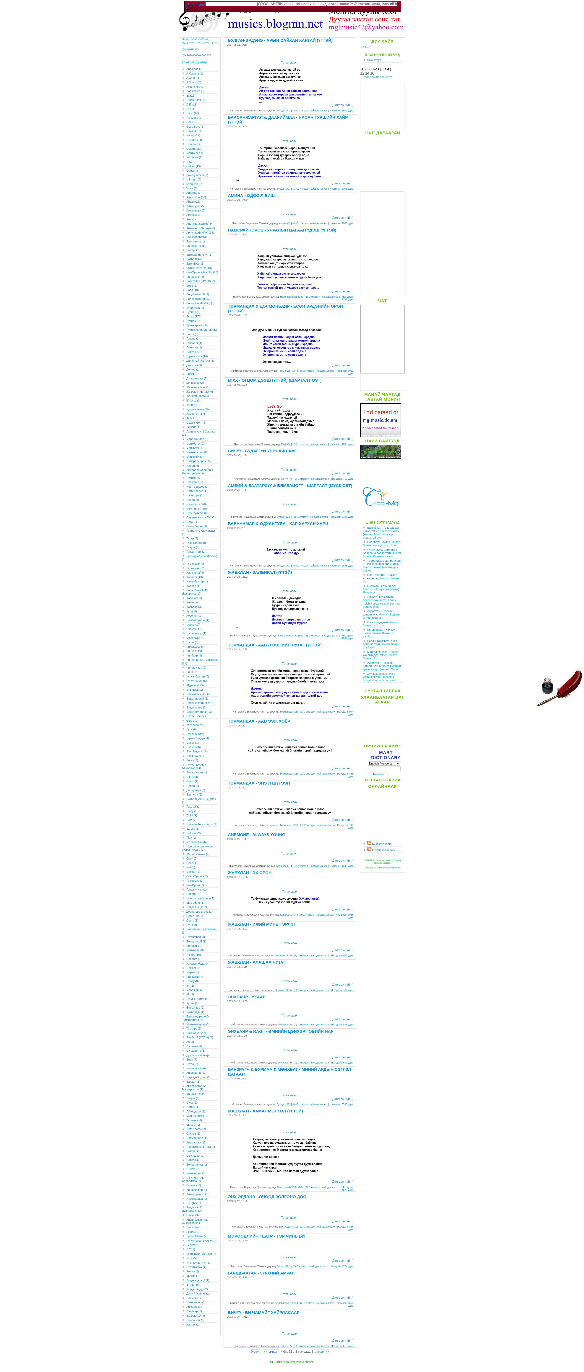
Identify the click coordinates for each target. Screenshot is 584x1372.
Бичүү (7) (286, 478)
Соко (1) (191, 522)
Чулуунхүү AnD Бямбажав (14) (194, 766)
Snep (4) (191, 1059)
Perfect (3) (192, 1245)
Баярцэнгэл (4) (196, 1093)
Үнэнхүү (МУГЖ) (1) (198, 1262)
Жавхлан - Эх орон (249, 872)
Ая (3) (190, 1042)
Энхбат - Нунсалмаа (380, 597)
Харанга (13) (194, 577)
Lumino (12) (193, 144)
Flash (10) (192, 113)
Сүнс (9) (191, 925)
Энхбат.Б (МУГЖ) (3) (199, 1037)
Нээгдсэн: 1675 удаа (347, 1188)
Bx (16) (190, 95)
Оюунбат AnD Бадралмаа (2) (193, 1179)
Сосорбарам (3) (196, 526)
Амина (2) (284, 223)
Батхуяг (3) (193, 1151)
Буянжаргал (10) (197, 325)
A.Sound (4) (193, 82)
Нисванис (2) (194, 482)
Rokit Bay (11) (195, 756)
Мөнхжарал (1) (196, 1173)
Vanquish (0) (194, 184)
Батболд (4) (194, 259)
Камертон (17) (195, 413)
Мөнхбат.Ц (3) (195, 448)
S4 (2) (190, 985)
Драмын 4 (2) (194, 945)
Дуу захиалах (376, 673)
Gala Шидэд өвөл (378, 622)
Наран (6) (192, 465)
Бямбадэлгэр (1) (196, 1033)
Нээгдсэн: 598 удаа (342, 1024)
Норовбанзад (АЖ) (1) (200, 1146)
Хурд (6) (191, 611)
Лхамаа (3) (193, 1231)
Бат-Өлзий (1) (195, 976)
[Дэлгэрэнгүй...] (342, 105)
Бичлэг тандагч (381, 844)
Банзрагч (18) (195, 245)
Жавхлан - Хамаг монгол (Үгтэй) (265, 1111)
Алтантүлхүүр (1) (197, 1194)
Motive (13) (193, 742)
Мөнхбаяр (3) (195, 950)
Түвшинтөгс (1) (196, 551)
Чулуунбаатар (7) (197, 676)
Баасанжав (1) (195, 241)
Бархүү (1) (193, 250)
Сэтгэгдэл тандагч (383, 850)
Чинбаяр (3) (194, 655)
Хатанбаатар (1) (197, 581)
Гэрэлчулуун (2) (196, 889)
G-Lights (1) (193, 1203)
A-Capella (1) (194, 73)
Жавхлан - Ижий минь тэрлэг (262, 924)
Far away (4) (194, 1120)
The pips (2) (193, 1028)
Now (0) (191, 162)
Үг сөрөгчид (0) (195, 725)
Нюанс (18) (193, 954)
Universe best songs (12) (201, 824)
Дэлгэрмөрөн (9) (196, 378)
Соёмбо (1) (193, 1298)
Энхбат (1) (193, 871)
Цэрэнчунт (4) (195, 637)
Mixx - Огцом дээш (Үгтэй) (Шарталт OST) (275, 380)
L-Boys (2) (192, 1169)
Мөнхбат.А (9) (195, 443)
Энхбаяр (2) (285, 1024)
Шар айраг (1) (195, 902)
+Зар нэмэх (195, 5)
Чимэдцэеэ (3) (195, 646)
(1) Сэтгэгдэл (300, 188)
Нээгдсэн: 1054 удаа (347, 637)
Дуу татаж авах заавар (196, 55)
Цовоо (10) (193, 624)
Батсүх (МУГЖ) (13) (199, 268)
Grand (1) (192, 781)
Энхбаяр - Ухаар (247, 997)
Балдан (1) (193, 1081)
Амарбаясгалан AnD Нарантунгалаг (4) (197, 471)
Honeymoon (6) (196, 1068)
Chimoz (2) (193, 1133)
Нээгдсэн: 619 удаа (342, 1346)
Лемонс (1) (193, 427)
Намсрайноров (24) (291, 296)
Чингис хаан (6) (196, 667)
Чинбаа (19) (194, 651)
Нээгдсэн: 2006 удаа (341, 188)
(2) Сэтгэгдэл (300, 444)
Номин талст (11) (197, 491)
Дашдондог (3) (195, 790)
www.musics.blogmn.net (389, 868)
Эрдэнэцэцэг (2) (196, 907)
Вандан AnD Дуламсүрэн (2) (192, 1209)
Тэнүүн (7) (192, 547)
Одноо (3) (192, 500)
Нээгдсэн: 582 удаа (342, 1062)
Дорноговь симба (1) (199, 911)
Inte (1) (190, 867)
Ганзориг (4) (194, 343)
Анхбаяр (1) (194, 1306)
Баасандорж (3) (196, 237)
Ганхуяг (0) (193, 351)
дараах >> (322, 1351)
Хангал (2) (193, 1324)
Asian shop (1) (195, 86)
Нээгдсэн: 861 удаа (342, 955)
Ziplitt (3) (191, 815)
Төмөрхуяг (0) (195, 564)
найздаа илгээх (319, 110)
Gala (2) (191, 820)
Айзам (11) (193, 201)
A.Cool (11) (193, 78)
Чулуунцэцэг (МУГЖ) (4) (201, 1240)
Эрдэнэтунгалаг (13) (199, 711)
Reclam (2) (193, 968)
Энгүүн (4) (192, 1098)
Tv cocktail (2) (194, 880)
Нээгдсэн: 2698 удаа (341, 565)
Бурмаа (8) (193, 312)
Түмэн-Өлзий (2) (196, 1236)
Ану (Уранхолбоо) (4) (200, 223)
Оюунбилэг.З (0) (196, 504)
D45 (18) (191, 104)
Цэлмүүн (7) (194, 629)
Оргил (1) (192, 920)
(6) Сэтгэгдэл (300, 1104)
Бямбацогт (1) (195, 1320)
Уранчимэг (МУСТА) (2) (201, 1254)
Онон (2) (191, 858)
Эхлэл (255, 1351)
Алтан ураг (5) (195, 206)
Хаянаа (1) (193, 586)
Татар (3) (192, 538)
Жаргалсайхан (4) (197, 854)
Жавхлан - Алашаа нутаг (257, 962)
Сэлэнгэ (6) (193, 747)
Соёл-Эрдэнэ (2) (197, 876)
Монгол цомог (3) (197, 1115)
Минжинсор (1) (196, 1302)
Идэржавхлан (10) (198, 409)
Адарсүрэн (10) (196, 197)
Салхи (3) (192, 1215)
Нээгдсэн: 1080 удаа (341, 444)
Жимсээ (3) (193, 400)
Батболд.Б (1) (195, 1012)
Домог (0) (192, 374)
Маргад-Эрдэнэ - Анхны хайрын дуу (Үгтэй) (380, 653)
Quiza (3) (192, 170)
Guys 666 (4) (194, 131)
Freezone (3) (194, 117)
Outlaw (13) (193, 166)
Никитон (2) (193, 477)
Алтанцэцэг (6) (195, 210)
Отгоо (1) (192, 1064)
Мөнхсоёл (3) (194, 456)
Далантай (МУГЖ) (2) (200, 360)
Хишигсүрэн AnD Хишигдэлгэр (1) (195, 1221)
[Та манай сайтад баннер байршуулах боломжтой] (380, 518)
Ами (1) (191, 219)
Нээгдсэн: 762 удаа (342, 990)
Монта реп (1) (195, 153)
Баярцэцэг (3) (195, 276)
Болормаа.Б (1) (196, 941)
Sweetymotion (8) (197, 175)
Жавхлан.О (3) (288, 914)
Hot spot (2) (193, 833)
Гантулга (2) (194, 347)
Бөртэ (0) (192, 334)
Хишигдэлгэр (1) (196, 1190)
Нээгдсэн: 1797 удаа (347, 298)
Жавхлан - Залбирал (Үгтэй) (260, 572)
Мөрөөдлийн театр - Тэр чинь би (266, 1236)
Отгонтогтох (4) (196, 1267)
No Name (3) (194, 157)
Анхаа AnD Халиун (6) (200, 228)
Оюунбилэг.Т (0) (196, 508)
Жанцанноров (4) (197, 396)
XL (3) (190, 994)
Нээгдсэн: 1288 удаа (341, 866)
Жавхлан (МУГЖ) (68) (290, 635)
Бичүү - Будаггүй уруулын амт (262, 451)
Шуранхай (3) (195, 685)
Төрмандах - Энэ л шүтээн (259, 783)
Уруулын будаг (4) (197, 963)
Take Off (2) (193, 806)
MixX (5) (285, 444)
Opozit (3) (192, 863)
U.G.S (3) (192, 777)
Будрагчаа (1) (195, 307)
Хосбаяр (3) (194, 607)
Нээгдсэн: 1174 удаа (341, 1266)
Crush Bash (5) (195, 100)
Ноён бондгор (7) (197, 486)
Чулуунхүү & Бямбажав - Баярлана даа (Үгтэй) (381, 551)
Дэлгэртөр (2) (195, 382)
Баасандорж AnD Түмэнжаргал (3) (195, 1018)
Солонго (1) (193, 959)
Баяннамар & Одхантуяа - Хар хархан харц (278, 523)
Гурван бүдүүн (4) (197, 738)
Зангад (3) (192, 405)
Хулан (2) (192, 1003)
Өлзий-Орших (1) (197, 716)
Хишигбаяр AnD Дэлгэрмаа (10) (194, 592)
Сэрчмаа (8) (194, 1046)
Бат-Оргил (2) (195, 885)
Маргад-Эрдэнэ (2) (198, 1077)
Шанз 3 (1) (193, 1124)
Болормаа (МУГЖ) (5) (200, 303)
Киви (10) (192, 418)
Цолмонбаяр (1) (196, 1138)
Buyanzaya (374, 60)
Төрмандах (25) (287, 370)
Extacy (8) (192, 981)
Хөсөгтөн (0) (194, 615)
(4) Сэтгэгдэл (300, 110)
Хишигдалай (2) (196, 1072)
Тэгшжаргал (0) (196, 543)
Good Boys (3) (195, 126)
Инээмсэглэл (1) (196, 1198)
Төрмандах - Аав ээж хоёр (259, 721)
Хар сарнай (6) (196, 572)
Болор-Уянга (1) (196, 1164)
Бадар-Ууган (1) (196, 772)
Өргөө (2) (192, 720)
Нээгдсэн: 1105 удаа (341, 516)
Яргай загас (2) (196, 1129)
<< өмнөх (271, 1351)
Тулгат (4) (192, 1227)
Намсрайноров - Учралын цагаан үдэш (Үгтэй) (282, 230)
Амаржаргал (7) (196, 1142)
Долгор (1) (193, 369)
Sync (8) (191, 729)
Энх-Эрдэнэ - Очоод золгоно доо (267, 1196)
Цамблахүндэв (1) (197, 620)
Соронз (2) (193, 894)
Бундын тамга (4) (197, 999)
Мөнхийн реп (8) (197, 452)
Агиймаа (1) (193, 192)
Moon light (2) (194, 990)
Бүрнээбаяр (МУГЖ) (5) (201, 330)
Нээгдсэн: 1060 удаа (341, 223)
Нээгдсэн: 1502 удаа (341, 110)
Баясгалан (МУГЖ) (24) (201, 281)
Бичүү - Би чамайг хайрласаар (264, 1312)
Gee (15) (191, 122)
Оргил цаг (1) (194, 916)
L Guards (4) (194, 140)
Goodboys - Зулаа (378, 542)
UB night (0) (193, 179)
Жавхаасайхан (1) (198, 387)
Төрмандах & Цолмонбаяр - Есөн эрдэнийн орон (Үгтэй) (382, 562)
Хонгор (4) (193, 602)
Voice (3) (191, 188)
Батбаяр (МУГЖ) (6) (199, 254)
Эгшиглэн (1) (194, 689)
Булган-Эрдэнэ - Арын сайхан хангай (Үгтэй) (280, 40)
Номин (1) (192, 1107)
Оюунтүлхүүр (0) (197, 513)
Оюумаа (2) (193, 1185)
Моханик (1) (194, 148)
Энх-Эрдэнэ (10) (288, 1226)
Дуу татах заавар (197, 1055)
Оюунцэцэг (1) (195, 1155)
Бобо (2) (191, 285)
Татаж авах (289, 62)
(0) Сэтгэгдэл (300, 223)
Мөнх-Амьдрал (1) (198, 1024)
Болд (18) (192, 290)
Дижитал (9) (194, 365)
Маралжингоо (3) (197, 439)
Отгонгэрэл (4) (195, 937)
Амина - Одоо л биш (251, 195)
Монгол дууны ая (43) (200, 898)
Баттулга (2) (194, 794)
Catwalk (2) (193, 1160)
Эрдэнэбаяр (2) (196, 707)
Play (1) (191, 837)
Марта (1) (192, 972)
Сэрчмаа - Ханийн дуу (381, 586)
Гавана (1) (193, 338)
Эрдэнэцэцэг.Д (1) (197, 1280)
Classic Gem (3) (196, 422)
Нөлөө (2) (192, 786)
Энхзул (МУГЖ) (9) (198, 694)
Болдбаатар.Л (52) (286, 1303)
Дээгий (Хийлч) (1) (198, 1293)
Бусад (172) (283, 110)
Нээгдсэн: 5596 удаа (341, 1104)
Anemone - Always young (256, 834)
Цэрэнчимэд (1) (196, 633)
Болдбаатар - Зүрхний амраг (261, 1273)
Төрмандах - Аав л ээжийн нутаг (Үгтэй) (275, 645)
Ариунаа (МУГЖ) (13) (200, 232)
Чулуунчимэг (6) (196, 680)
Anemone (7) (283, 866)
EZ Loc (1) (192, 828)
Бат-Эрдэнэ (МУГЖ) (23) (202, 272)
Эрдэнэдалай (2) (197, 698)
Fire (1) (190, 109)
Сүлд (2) (191, 1102)
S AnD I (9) (193, 1284)
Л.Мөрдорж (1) (195, 1111)
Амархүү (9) (193, 214)
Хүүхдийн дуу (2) (197, 1289)
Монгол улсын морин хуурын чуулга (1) (198, 848)
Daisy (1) (192, 811)
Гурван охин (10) (197, 356)
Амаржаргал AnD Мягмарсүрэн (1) (195, 1087)
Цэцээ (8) (192, 642)
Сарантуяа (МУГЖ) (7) (201, 517)
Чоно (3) (191, 672)
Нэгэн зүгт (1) (194, 495)
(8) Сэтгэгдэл (307, 370)
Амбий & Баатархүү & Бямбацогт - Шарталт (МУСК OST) (290, 485)
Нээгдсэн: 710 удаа (342, 478)
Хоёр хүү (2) (194, 598)
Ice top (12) (193, 135)
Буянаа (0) (193, 321)
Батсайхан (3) (195, 263)
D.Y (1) (190, 1249)
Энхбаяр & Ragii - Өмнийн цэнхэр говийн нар (281, 1031)
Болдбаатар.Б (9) (197, 294)
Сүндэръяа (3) (195, 1050)
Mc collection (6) (196, 842)
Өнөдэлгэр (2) (195, 1007)
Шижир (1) (193, 1276)
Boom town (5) (195, 91)
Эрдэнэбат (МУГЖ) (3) (200, 703)
